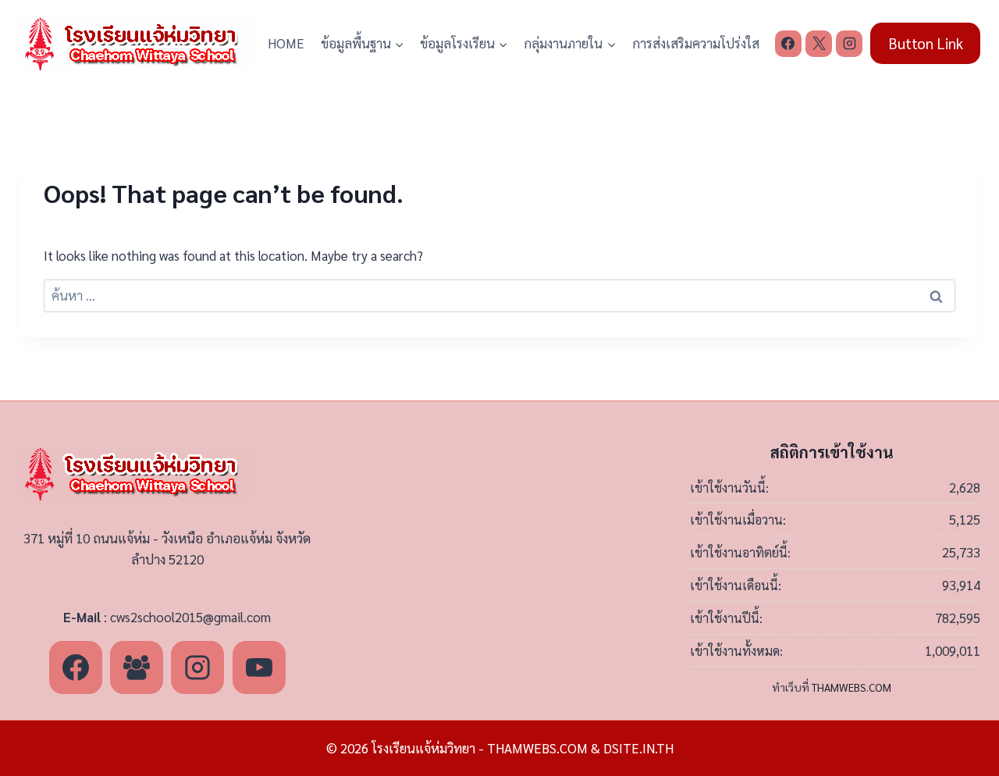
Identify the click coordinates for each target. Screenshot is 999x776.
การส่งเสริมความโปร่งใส (695, 43)
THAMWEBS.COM (851, 687)
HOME (286, 43)
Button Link (925, 43)
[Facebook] (788, 43)
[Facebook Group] (136, 667)
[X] (818, 43)
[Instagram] (849, 43)
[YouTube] (259, 667)
